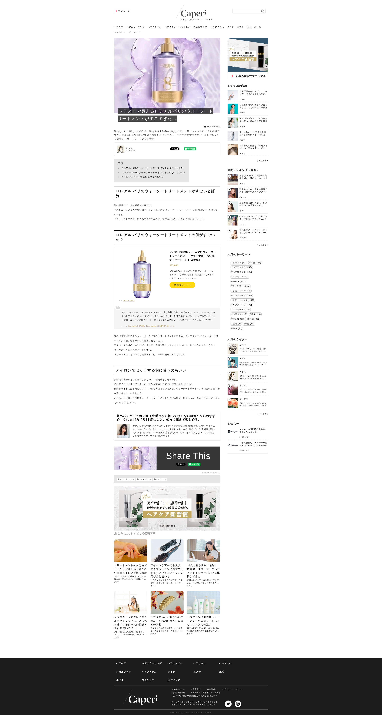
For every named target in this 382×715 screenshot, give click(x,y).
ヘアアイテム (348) (242, 267)
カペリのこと (179, 689)
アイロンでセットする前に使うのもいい (142, 177)
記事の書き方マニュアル (251, 76)
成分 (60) (249, 324)
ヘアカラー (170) (241, 310)
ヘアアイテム (217, 27)
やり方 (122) (239, 281)
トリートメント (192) (243, 300)
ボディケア (134, 32)
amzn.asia (129, 300)
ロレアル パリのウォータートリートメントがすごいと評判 (152, 168)
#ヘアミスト (160, 479)
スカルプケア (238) (242, 295)
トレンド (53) (239, 263)
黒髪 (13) (256, 314)
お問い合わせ (179, 693)
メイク (230, 27)
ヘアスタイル (154, 27)
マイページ (124, 11)
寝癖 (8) (237, 324)
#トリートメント (126, 479)
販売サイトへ (183, 285)
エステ (240, 27)
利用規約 (212, 689)
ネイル (257, 27)
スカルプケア (200, 27)
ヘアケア (118, 27)
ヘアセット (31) (240, 277)
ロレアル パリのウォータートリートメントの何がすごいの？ (153, 172)
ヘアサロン (170, 27)
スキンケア (120, 32)
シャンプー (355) (241, 286)
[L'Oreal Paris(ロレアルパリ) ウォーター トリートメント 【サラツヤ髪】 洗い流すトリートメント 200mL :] (142, 274)
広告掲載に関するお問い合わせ (207, 693)
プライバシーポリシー (234, 689)
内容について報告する (211, 473)
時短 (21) (254, 319)
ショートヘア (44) (242, 291)
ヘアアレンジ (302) (242, 305)
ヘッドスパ (184, 27)
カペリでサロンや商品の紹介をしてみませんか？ (195, 696)
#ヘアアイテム (144, 479)
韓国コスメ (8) (240, 314)
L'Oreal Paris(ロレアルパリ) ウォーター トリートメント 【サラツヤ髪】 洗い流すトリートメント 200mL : (193, 256)
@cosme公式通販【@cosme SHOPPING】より (151, 326)
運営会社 (197, 689)
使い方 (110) (239, 319)
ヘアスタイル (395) (242, 272)
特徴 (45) (237, 328)
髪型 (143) (256, 263)
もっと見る (261, 161)
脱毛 (249, 27)
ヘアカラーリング (135, 27)
